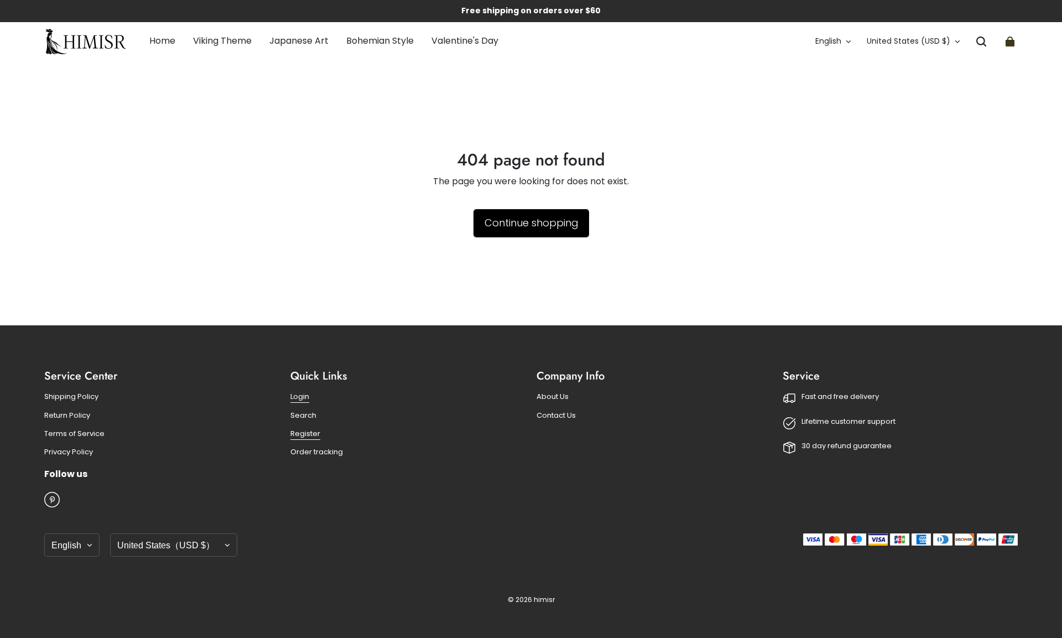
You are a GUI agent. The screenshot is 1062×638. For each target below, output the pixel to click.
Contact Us (556, 416)
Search (303, 416)
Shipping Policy (71, 397)
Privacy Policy (68, 452)
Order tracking (316, 452)
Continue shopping (531, 223)
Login (299, 397)
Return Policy (67, 416)
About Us (553, 397)
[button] (981, 41)
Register (305, 434)
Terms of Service (74, 434)
